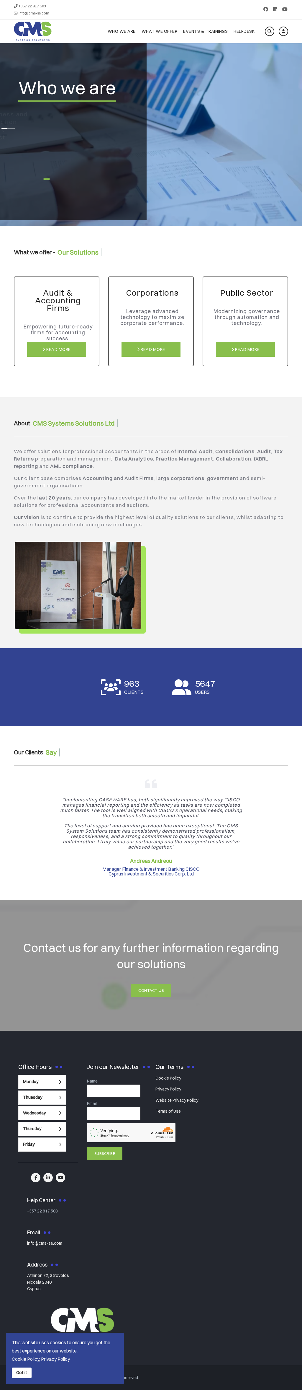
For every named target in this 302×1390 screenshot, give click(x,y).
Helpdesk (244, 31)
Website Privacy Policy (176, 1100)
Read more (58, 349)
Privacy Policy (168, 1089)
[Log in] (283, 31)
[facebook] (35, 1177)
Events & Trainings (205, 31)
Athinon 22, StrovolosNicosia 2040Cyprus (48, 1282)
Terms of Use (168, 1111)
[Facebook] (265, 9)
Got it (21, 1372)
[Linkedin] (275, 9)
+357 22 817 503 (32, 6)
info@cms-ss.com (34, 13)
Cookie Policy (168, 1078)
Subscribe (104, 1153)
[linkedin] (48, 1177)
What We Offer (160, 31)
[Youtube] (285, 9)
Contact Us (151, 990)
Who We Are (122, 31)
